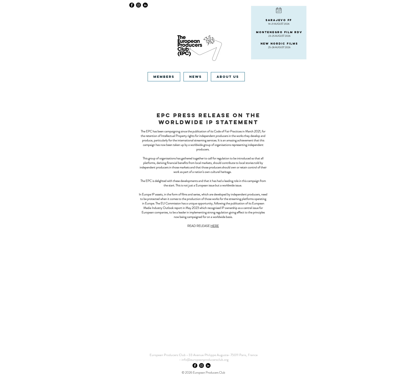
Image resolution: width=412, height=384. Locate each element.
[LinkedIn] (145, 5)
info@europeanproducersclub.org (205, 359)
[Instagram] (138, 5)
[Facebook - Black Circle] (194, 365)
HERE (215, 226)
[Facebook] (131, 5)
